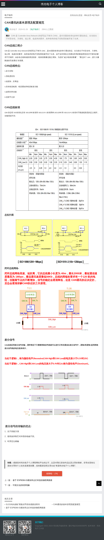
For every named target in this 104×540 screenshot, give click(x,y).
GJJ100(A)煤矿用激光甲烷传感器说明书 (23, 504)
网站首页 (87, 15)
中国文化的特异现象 (21, 485)
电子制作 (95, 15)
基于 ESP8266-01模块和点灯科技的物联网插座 (32, 480)
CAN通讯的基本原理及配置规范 (66, 504)
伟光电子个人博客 (52, 4)
